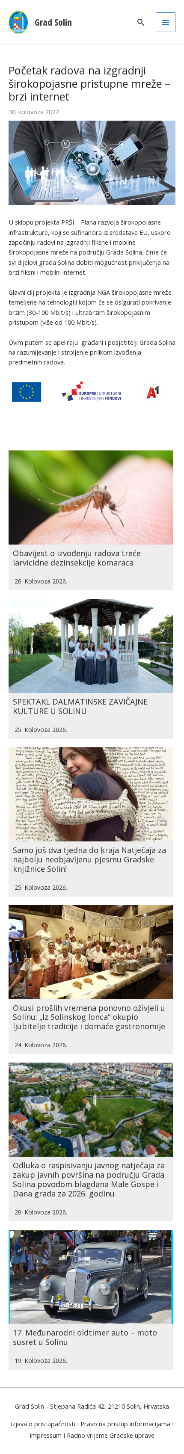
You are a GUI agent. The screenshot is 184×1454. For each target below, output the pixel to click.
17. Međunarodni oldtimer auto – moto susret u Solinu (85, 1337)
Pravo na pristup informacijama (125, 1423)
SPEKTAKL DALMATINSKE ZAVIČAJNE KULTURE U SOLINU (80, 706)
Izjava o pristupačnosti (43, 1423)
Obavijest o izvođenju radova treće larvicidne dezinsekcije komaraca (77, 558)
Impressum (46, 1435)
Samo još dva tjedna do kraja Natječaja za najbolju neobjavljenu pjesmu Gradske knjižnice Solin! (89, 859)
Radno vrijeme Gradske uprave (110, 1435)
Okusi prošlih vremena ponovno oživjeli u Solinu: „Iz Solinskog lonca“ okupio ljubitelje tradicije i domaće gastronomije (89, 1017)
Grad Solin (53, 22)
